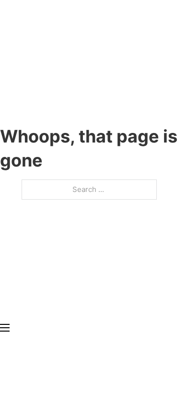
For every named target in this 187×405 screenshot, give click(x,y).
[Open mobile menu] (5, 328)
